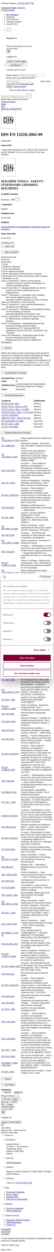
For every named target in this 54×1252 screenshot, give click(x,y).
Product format (7, 1096)
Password (28, 81)
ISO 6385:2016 (7, 996)
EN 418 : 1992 (7, 517)
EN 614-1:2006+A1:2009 (8, 707)
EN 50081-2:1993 (9, 792)
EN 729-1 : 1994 (8, 802)
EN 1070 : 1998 (8, 1009)
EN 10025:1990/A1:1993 (10, 691)
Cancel (10, 61)
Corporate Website (8, 8)
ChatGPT (7, 1092)
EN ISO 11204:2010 (10, 495)
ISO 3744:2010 (7, 552)
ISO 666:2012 (7, 867)
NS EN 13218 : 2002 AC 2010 (14, 406)
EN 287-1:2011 (7, 1072)
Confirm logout (20, 61)
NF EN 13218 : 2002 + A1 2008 (15, 409)
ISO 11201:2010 (8, 1022)
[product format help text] (16, 1095)
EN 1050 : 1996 (8, 700)
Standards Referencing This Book (17, 433)
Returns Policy (12, 1197)
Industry (7, 1079)
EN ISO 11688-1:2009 (10, 966)
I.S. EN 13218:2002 (9, 415)
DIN (3, 106)
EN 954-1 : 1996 (8, 913)
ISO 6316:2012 (7, 974)
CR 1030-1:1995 (8, 721)
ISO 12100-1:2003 (9, 924)
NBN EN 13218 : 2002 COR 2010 (16, 418)
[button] (11, 1099)
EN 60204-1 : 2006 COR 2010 (9, 1064)
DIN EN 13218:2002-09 (11, 109)
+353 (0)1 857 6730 (25, 3)
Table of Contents (11, 252)
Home (3, 104)
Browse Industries (13, 1211)
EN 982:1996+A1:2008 (9, 527)
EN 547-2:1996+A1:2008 (8, 564)
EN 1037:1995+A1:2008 (10, 541)
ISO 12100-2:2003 (9, 875)
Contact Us (11, 1225)
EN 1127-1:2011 (8, 483)
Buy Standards (12, 14)
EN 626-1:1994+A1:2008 (8, 955)
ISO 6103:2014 (7, 730)
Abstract (7, 348)
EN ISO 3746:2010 (9, 816)
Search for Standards (14, 1208)
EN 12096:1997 (8, 446)
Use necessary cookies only (27, 673)
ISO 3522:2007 (7, 1003)
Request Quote (8, 1107)
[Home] (8, 10)
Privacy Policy (12, 1194)
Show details (40, 650)
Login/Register (15, 65)
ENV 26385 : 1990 (9, 895)
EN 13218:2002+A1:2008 (12, 421)
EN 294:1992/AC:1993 (9, 455)
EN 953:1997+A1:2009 (9, 858)
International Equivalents (13, 395)
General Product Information (15, 373)
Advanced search (8, 102)
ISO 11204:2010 (8, 1039)
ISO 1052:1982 (7, 714)
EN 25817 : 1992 (8, 1050)
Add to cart (9, 246)
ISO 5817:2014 (7, 739)
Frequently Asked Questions (18, 1220)
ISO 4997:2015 (7, 881)
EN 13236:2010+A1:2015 (10, 439)
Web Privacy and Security (17, 1199)
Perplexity (18, 1092)
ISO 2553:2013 (7, 507)
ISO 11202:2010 (8, 470)
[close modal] (8, 51)
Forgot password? (26, 84)
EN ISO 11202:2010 (10, 985)
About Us (21, 8)
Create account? (19, 86)
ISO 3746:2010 (7, 781)
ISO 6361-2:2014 (8, 827)
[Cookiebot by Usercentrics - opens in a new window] (39, 577)
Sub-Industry (9, 1085)
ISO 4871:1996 (7, 535)
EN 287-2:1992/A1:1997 (8, 768)
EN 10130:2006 (8, 887)
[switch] (47, 623)
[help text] (17, 199)
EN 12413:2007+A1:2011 (10, 571)
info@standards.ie (13, 1162)
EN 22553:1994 (8, 849)
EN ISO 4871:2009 (9, 944)
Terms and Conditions (15, 1192)
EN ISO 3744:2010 (9, 838)
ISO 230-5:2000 (8, 1056)
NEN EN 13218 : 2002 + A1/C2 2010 (17, 412)
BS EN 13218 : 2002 (10, 403)
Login (9, 87)
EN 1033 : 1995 (8, 680)
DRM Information (13, 1222)
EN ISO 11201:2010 (10, 754)
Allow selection (27, 665)
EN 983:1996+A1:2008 (9, 902)
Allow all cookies (27, 658)
